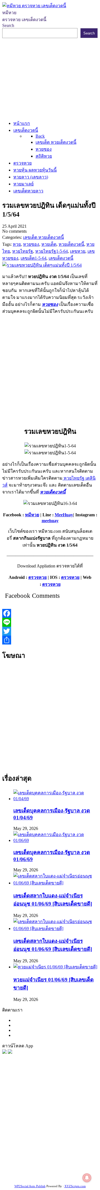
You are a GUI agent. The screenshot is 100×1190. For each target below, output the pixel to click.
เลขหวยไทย (53, 1107)
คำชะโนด (20, 1121)
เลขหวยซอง (74, 1100)
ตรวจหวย (37, 577)
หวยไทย (75, 1093)
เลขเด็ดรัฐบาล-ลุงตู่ (39, 1162)
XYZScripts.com (75, 1186)
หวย (14, 1100)
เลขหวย (53, 1100)
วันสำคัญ (66, 1148)
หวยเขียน (18, 1134)
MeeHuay (64, 514)
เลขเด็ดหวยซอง (25, 1107)
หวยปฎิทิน (74, 1176)
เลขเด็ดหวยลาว (53, 1114)
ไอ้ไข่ (46, 1169)
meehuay (50, 520)
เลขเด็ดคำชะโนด (45, 1134)
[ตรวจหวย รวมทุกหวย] (4, 1052)
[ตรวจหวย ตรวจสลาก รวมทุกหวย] (10, 1052)
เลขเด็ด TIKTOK (47, 1176)
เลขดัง (72, 1107)
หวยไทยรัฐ (55, 1093)
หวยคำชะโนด (68, 1121)
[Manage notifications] (86, 1177)
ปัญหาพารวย (23, 1114)
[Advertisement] (50, 78)
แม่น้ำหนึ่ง (46, 1148)
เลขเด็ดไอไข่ (69, 1155)
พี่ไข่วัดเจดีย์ (42, 1121)
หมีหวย (32, 514)
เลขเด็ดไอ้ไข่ (75, 1134)
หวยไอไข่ (64, 1141)
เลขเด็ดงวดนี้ (31, 1093)
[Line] (50, 622)
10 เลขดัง (61, 1169)
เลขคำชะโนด (42, 1127)
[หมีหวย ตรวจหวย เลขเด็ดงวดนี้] (34, 5)
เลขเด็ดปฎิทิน (22, 1148)
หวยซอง (50, 304)
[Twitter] (50, 631)
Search (8, 25)
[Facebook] (50, 613)
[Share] (50, 640)
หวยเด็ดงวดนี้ (53, 492)
